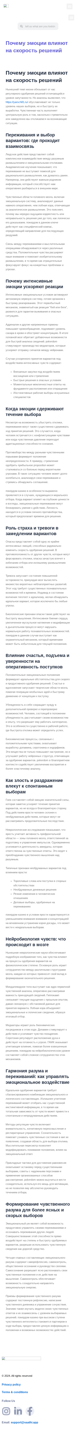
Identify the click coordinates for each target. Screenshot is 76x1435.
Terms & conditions (15, 1392)
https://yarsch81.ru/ (17, 102)
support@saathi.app (20, 1422)
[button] (69, 6)
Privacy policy (11, 1384)
